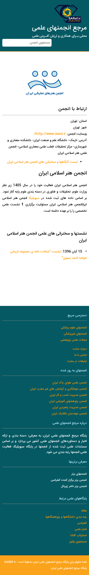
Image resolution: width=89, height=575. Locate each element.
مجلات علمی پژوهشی (73, 340)
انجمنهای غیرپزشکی (75, 334)
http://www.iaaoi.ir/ (50, 134)
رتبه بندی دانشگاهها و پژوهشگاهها (66, 517)
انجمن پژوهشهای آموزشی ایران (68, 401)
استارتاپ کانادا (78, 535)
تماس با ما (80, 355)
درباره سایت (80, 349)
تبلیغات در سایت (77, 361)
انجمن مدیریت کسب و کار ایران (68, 395)
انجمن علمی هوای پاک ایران (69, 382)
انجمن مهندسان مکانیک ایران (69, 413)
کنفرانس (82, 523)
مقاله (84, 510)
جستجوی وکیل (78, 541)
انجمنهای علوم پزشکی (74, 327)
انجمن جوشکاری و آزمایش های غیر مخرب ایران (58, 389)
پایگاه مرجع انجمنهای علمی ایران (69, 568)
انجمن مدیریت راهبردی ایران (69, 407)
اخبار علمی (81, 529)
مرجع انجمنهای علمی (59, 28)
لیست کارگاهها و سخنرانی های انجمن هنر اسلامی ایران (42, 162)
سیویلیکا (34, 198)
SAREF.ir (10, 562)
